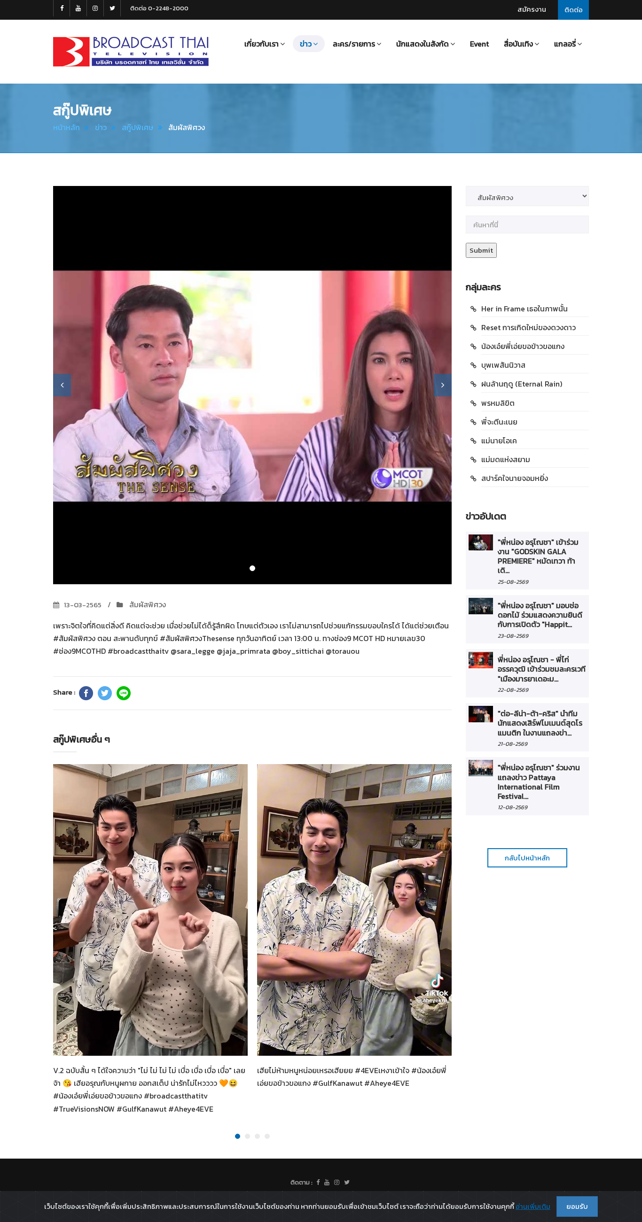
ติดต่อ (573, 9)
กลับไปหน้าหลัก (527, 857)
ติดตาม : (301, 1182)
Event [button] (479, 43)
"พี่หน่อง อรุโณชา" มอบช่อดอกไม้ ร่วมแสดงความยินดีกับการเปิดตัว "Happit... (540, 615)
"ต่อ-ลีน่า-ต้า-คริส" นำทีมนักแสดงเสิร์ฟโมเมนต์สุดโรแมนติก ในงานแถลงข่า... (540, 723)
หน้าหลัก (66, 127)
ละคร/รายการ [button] (354, 43)
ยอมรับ (577, 1206)
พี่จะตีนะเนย (499, 421)
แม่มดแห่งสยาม (505, 459)
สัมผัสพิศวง (146, 604)
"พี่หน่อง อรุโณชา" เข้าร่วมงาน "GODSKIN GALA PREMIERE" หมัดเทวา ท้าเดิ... (538, 556)
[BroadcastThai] (326, 1182)
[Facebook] (86, 693)
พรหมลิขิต (498, 403)
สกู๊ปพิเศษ (137, 127)
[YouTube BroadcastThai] (78, 8)
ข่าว (101, 127)
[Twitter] (105, 693)
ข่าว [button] (306, 43)
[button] (62, 385)
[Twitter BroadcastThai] (112, 8)
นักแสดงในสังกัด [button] (422, 43)
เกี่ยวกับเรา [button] (261, 43)
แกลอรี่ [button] (565, 43)
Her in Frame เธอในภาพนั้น (524, 308)
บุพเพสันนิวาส (503, 365)
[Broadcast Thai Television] (131, 52)
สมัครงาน (531, 9)
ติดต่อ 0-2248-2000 (159, 8)
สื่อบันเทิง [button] (518, 43)
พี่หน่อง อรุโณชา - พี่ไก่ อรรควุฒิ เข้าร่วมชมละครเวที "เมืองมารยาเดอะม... (542, 669)
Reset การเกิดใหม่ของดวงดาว (528, 327)
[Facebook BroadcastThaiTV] (61, 8)
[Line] (124, 693)
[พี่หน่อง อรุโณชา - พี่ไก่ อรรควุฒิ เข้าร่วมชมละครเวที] (481, 660)
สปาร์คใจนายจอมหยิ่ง (514, 478)
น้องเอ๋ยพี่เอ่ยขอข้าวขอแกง (522, 346)
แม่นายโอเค (499, 440)
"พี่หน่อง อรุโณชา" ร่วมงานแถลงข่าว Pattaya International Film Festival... (539, 782)
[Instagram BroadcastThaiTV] (95, 8)
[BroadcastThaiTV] (318, 1182)
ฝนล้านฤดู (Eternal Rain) (521, 383)
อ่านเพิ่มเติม (533, 1206)
